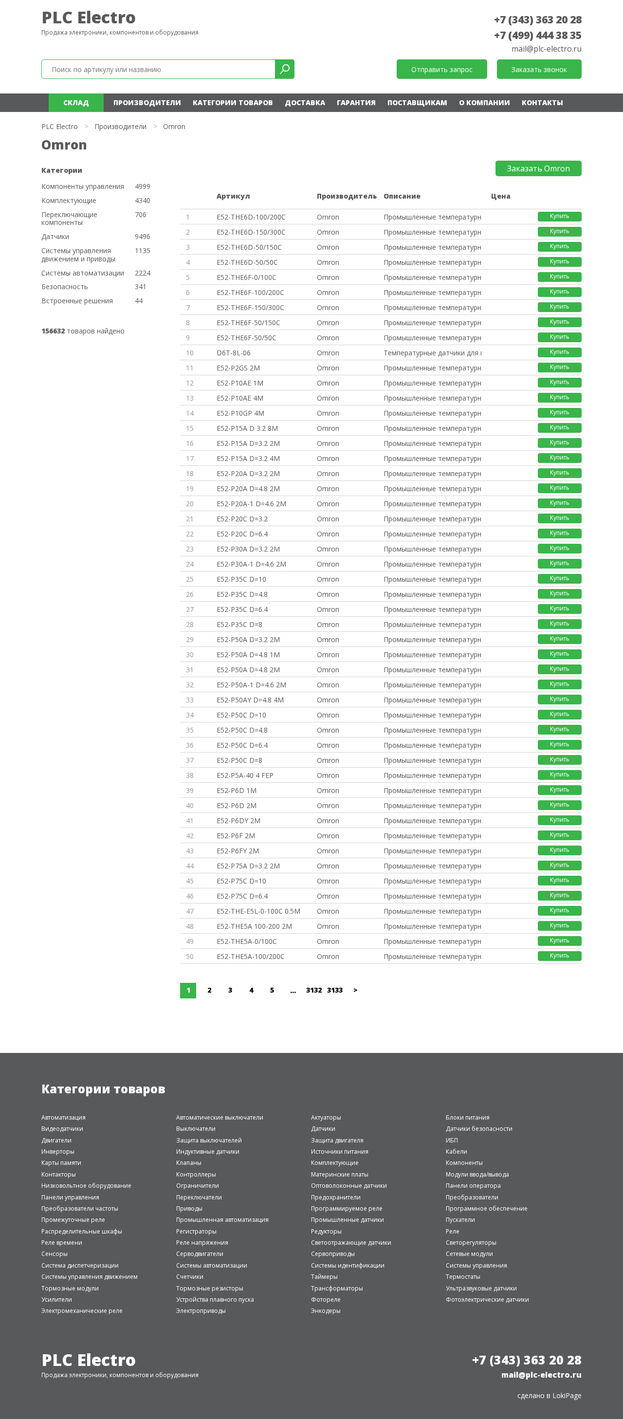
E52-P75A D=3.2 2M (248, 865)
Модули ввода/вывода (477, 1174)
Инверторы (57, 1151)
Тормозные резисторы (209, 1288)
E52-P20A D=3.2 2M (248, 473)
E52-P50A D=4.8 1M (248, 654)
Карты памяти (61, 1163)
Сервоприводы (333, 1254)
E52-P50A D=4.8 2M (248, 669)
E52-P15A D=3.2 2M (248, 443)
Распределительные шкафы (81, 1231)
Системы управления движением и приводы (78, 255)
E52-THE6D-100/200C (251, 216)
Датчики (55, 237)
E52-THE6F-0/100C (246, 277)
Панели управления (70, 1197)
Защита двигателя (337, 1140)
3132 (314, 990)
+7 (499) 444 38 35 (538, 35)
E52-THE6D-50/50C (247, 262)
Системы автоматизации (82, 273)
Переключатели (199, 1197)
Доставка (305, 102)
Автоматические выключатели (219, 1117)
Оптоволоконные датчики (349, 1185)
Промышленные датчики (347, 1220)
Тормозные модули (70, 1288)
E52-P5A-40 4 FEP (245, 775)
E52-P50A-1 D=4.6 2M (251, 684)
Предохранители (336, 1197)
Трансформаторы (337, 1288)
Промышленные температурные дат (432, 216)
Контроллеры (196, 1174)
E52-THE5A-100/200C (251, 956)
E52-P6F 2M (236, 835)
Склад (76, 102)
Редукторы (326, 1231)
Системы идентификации (348, 1265)
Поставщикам (417, 102)
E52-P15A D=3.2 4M (248, 458)
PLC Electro (88, 17)
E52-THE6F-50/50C (246, 337)
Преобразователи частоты (79, 1208)
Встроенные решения (77, 301)
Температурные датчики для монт (432, 352)
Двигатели (56, 1140)
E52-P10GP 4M (240, 413)
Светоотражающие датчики (351, 1242)
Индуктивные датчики (207, 1151)
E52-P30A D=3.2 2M (248, 548)
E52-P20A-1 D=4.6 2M (251, 503)
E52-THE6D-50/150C (249, 247)
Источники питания (339, 1151)
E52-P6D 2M (237, 805)
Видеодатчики (62, 1128)
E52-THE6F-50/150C (248, 322)
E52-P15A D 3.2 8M (247, 428)
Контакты (542, 102)
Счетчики (189, 1276)
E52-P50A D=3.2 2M (248, 639)
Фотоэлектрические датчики (487, 1299)
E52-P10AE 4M (240, 398)
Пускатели (460, 1220)
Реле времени (61, 1242)
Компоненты (464, 1163)
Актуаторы (326, 1117)
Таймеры (324, 1276)
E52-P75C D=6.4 (242, 896)
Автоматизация (63, 1117)
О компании (484, 102)
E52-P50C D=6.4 (242, 745)
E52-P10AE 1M (240, 382)
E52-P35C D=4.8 (242, 594)
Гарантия (356, 102)
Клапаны (189, 1163)
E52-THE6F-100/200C (250, 292)
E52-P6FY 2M (238, 850)
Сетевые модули (469, 1254)
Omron (328, 216)
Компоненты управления (82, 187)
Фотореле (326, 1299)
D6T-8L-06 (234, 352)
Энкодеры (326, 1311)
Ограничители (197, 1185)
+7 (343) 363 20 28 (538, 19)
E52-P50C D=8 (239, 760)
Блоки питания (468, 1117)
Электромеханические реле (82, 1311)
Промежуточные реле (73, 1220)
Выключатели (196, 1128)
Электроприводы (201, 1311)
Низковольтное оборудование (86, 1185)
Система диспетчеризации (80, 1265)
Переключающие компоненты (69, 219)
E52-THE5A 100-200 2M (254, 926)
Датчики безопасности (479, 1128)
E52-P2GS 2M (238, 367)
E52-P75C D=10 (241, 880)
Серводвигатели (199, 1254)
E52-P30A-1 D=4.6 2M (251, 564)
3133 (335, 990)
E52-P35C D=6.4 (242, 609)
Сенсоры (54, 1254)
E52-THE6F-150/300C (250, 307)
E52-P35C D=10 (241, 579)
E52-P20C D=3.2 (242, 518)
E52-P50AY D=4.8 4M (250, 699)
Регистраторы (196, 1231)
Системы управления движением (89, 1276)
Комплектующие (68, 201)
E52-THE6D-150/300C (251, 232)
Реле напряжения (202, 1242)
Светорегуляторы (471, 1242)
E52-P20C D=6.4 (242, 533)
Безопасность (64, 287)
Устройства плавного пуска (215, 1299)
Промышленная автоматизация (222, 1220)
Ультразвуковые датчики (481, 1288)
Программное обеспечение (487, 1208)
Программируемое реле (347, 1208)
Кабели (456, 1151)
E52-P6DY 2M (238, 820)
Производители (147, 102)
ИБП (452, 1140)
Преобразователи (472, 1197)
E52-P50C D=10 (241, 714)
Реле (452, 1231)
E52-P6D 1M (237, 790)
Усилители (56, 1299)
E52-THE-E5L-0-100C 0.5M (258, 911)
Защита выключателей (209, 1140)
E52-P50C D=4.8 (242, 730)
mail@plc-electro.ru (547, 48)
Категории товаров (233, 102)
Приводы (189, 1208)
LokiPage (567, 1395)
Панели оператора (473, 1185)
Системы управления (476, 1265)
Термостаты (463, 1276)
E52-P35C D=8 (239, 624)
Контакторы (58, 1174)
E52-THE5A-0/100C (247, 941)
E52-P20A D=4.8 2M (248, 488)
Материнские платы (339, 1174)
